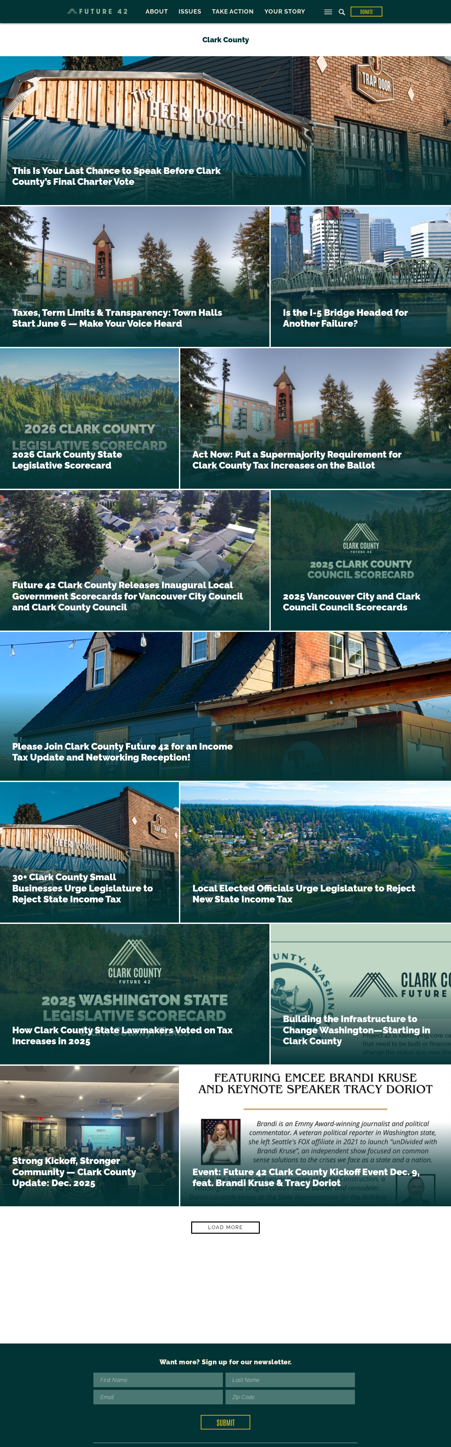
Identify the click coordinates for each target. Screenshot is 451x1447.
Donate (366, 11)
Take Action (233, 11)
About (157, 11)
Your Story (284, 11)
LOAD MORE (225, 1227)
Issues (190, 11)
